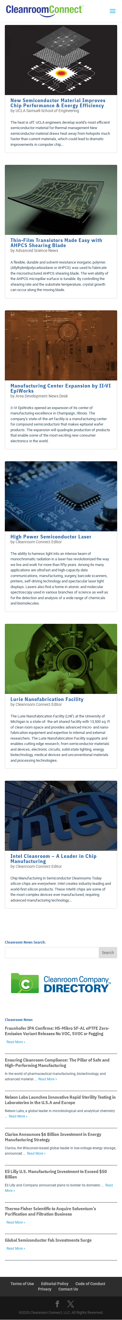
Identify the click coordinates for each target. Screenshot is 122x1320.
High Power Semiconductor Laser (51, 536)
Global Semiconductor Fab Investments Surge (48, 1240)
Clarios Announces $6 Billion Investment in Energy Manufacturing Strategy (53, 1136)
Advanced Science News (37, 250)
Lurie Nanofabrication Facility (47, 699)
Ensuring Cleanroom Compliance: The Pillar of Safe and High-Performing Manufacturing (57, 1062)
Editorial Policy (54, 1283)
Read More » (16, 1042)
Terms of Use (22, 1283)
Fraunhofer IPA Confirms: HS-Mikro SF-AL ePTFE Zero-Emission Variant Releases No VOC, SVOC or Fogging (57, 1030)
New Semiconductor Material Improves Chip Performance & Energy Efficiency (58, 103)
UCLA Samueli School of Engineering (47, 110)
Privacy (44, 1289)
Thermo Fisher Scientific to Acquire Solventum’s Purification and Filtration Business (50, 1211)
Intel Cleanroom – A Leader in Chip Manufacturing (53, 858)
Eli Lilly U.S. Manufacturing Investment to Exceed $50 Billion (56, 1174)
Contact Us (68, 1289)
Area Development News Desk (42, 396)
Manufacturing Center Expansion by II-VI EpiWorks (60, 388)
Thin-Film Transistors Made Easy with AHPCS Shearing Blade (56, 243)
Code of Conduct (90, 1283)
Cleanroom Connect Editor (39, 542)
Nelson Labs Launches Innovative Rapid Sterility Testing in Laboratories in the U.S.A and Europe (60, 1099)
